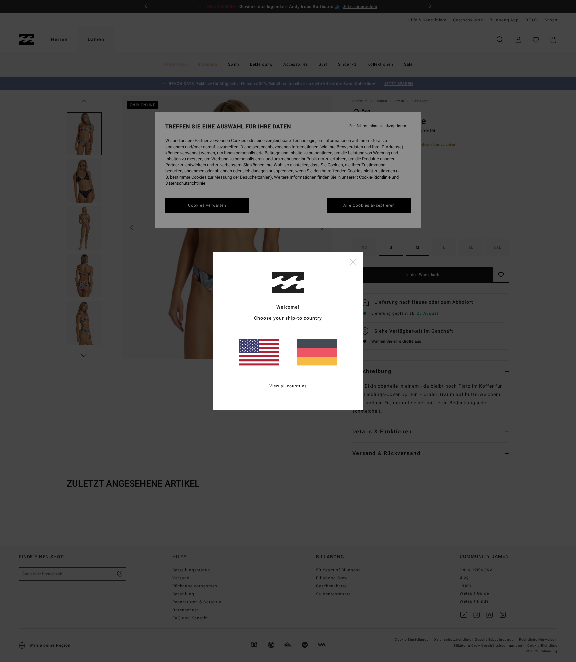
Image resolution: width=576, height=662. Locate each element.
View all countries (288, 386)
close (353, 262)
